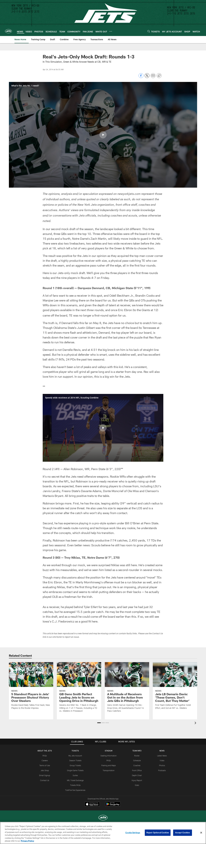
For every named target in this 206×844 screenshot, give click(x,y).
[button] (103, 134)
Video (162, 760)
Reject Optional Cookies (157, 832)
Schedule (137, 760)
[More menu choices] (110, 31)
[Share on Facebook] (141, 77)
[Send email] (153, 77)
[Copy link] (159, 75)
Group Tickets (75, 765)
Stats (137, 785)
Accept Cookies (182, 832)
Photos (162, 765)
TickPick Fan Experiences (75, 790)
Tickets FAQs (75, 785)
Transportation (108, 770)
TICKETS (75, 751)
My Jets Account (75, 756)
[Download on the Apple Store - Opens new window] (92, 804)
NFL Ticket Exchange (75, 780)
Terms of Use (44, 765)
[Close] (201, 832)
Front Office (137, 770)
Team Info (136, 751)
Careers (45, 760)
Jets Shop (45, 770)
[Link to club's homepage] (8, 31)
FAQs (45, 756)
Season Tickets (75, 760)
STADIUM (108, 751)
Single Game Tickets (75, 770)
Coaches (136, 765)
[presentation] (196, 723)
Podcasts (162, 770)
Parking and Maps (108, 765)
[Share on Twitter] (147, 77)
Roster (136, 756)
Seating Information (108, 756)
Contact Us (44, 780)
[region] (103, 833)
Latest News (162, 756)
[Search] (148, 31)
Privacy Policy (27, 841)
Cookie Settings (132, 832)
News (162, 751)
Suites (75, 775)
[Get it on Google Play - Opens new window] (113, 805)
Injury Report (137, 780)
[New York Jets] (103, 818)
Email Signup (44, 775)
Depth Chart (137, 775)
